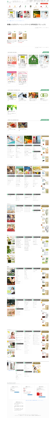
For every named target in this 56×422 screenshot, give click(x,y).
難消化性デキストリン (27, 177)
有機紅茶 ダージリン (18, 346)
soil (16, 368)
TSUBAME (17, 364)
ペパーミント (26, 348)
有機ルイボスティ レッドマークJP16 (19, 333)
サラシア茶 (25, 277)
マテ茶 (17, 274)
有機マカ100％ (18, 151)
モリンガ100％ (35, 157)
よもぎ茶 (17, 278)
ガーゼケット (26, 373)
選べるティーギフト (26, 368)
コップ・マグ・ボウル (18, 374)
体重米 (25, 365)
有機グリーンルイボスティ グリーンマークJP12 (19, 340)
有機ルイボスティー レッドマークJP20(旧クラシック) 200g (22, 41)
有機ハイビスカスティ (27, 337)
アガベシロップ (18, 313)
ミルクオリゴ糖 (18, 180)
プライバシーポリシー (40, 400)
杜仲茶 (25, 271)
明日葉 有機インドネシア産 (19, 244)
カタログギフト (26, 364)
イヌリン (25, 180)
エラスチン (8, 183)
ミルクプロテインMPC (36, 208)
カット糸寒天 (26, 186)
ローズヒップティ (26, 334)
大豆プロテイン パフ (18, 211)
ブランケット (26, 374)
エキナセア (25, 344)
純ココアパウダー (18, 314)
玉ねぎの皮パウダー (35, 183)
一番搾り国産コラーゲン (10, 180)
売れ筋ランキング (44, 3)
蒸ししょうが (17, 200)
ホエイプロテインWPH (27, 211)
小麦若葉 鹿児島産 (26, 244)
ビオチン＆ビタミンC (10, 152)
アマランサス (34, 307)
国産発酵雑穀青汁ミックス (27, 238)
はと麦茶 (25, 274)
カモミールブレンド (35, 341)
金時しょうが (17, 197)
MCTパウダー (34, 184)
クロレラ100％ (35, 154)
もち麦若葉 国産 (26, 250)
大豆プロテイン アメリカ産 (19, 208)
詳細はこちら (29, 394)
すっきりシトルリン (26, 155)
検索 (37, 3)
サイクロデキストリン (35, 177)
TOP (7, 20)
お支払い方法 (27, 400)
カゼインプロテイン (35, 207)
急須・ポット (17, 377)
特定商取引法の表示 (34, 400)
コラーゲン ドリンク (9, 148)
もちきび (17, 304)
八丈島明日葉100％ (35, 244)
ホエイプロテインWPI (27, 207)
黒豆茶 (17, 277)
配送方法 (31, 400)
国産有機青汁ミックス (18, 238)
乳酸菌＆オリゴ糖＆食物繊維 (28, 152)
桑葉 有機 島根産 (18, 241)
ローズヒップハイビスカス (36, 344)
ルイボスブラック (35, 334)
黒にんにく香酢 (18, 148)
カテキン (34, 180)
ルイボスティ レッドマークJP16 (19, 335)
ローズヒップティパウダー (27, 335)
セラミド (8, 184)
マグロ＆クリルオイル (18, 152)
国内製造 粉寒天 (26, 184)
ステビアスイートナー (35, 200)
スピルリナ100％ (35, 238)
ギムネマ (34, 148)
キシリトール (26, 308)
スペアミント (26, 347)
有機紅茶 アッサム (18, 345)
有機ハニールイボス (35, 337)
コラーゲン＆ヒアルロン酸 (10, 155)
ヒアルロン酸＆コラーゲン (10, 151)
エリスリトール (35, 197)
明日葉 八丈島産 (26, 247)
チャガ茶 (17, 271)
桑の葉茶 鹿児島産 (18, 281)
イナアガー (25, 187)
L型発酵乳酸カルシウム (27, 197)
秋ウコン (17, 155)
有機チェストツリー (26, 341)
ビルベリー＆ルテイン (27, 148)
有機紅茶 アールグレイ (19, 349)
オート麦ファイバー (26, 183)
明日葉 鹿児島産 (26, 248)
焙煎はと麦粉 (17, 307)
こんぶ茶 (34, 271)
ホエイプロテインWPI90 (27, 208)
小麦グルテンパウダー (27, 301)
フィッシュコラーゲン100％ (10, 177)
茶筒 (16, 373)
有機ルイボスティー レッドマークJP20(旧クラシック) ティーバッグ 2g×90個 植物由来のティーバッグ (12, 41)
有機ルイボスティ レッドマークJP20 (19, 338)
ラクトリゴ (17, 183)
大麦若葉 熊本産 (26, 241)
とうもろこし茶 (26, 278)
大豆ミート (17, 310)
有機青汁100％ (35, 241)
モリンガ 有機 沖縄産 (18, 247)
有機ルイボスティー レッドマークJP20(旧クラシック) (17, 20)
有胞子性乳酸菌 (26, 151)
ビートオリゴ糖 (18, 177)
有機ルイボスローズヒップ (36, 335)
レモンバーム (26, 351)
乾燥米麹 (17, 301)
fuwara (17, 365)
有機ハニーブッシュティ (27, 338)
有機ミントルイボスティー (36, 338)
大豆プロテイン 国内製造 (19, 207)
